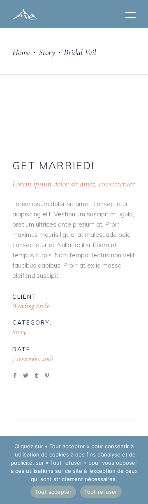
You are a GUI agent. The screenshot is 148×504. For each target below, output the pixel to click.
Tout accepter (53, 491)
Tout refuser (101, 491)
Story (47, 52)
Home (21, 52)
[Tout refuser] (138, 470)
